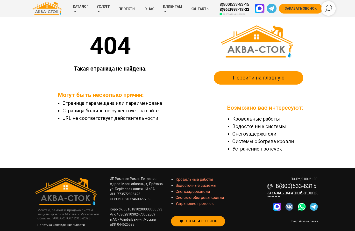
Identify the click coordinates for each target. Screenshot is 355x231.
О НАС (149, 9)
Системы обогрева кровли (263, 141)
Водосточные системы (259, 126)
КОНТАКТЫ (200, 9)
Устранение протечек (257, 149)
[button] (300, 9)
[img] (302, 207)
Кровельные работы (256, 119)
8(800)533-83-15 (234, 4)
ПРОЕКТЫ (127, 9)
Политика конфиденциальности (61, 225)
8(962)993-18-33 (234, 9)
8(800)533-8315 (296, 186)
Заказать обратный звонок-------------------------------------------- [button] (292, 194)
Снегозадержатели (254, 134)
